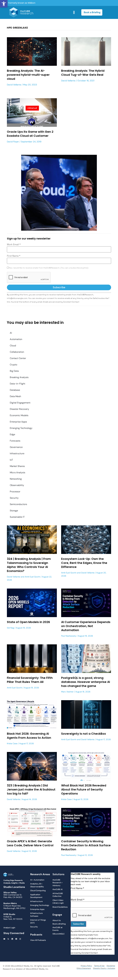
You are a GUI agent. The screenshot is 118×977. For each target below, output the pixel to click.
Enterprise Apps (18, 421)
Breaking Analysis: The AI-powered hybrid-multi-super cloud (28, 75)
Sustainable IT (17, 516)
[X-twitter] (8, 939)
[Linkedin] (12, 939)
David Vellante (14, 84)
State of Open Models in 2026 (28, 622)
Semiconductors (18, 504)
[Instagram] (20, 939)
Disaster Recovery (19, 409)
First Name (13, 256)
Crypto (13, 364)
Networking (16, 478)
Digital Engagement (20, 402)
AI (11, 332)
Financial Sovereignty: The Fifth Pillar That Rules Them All (30, 680)
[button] (3, 4)
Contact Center (18, 358)
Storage (14, 510)
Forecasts (15, 440)
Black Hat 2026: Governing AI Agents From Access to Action (29, 736)
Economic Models (19, 415)
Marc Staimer (67, 691)
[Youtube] (4, 939)
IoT (11, 459)
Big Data (14, 370)
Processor (15, 491)
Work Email (14, 244)
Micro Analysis (17, 472)
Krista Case (12, 743)
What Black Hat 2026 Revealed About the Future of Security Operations (83, 789)
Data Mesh (15, 396)
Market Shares (17, 466)
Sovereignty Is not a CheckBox (83, 734)
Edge (12, 434)
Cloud (13, 345)
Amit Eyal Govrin (32, 576)
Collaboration (17, 351)
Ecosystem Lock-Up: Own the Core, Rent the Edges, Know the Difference (84, 563)
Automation (16, 339)
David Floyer (13, 141)
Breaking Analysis (19, 377)
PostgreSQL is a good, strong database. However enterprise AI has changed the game (85, 682)
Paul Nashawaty (68, 636)
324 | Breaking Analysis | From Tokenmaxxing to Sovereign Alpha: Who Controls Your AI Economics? (29, 565)
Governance (16, 447)
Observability (17, 485)
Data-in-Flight (17, 383)
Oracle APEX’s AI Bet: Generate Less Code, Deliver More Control (30, 843)
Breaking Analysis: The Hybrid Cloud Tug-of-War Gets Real (82, 73)
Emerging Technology (21, 428)
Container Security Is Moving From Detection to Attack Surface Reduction (86, 845)
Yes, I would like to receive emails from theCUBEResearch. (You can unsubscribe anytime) (48, 268)
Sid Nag (10, 627)
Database (15, 389)
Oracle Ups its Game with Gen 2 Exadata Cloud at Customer (30, 134)
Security (14, 497)
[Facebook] (16, 939)
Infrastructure (17, 453)
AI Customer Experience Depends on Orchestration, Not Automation (85, 626)
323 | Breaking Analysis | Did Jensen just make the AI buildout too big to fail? (31, 789)
